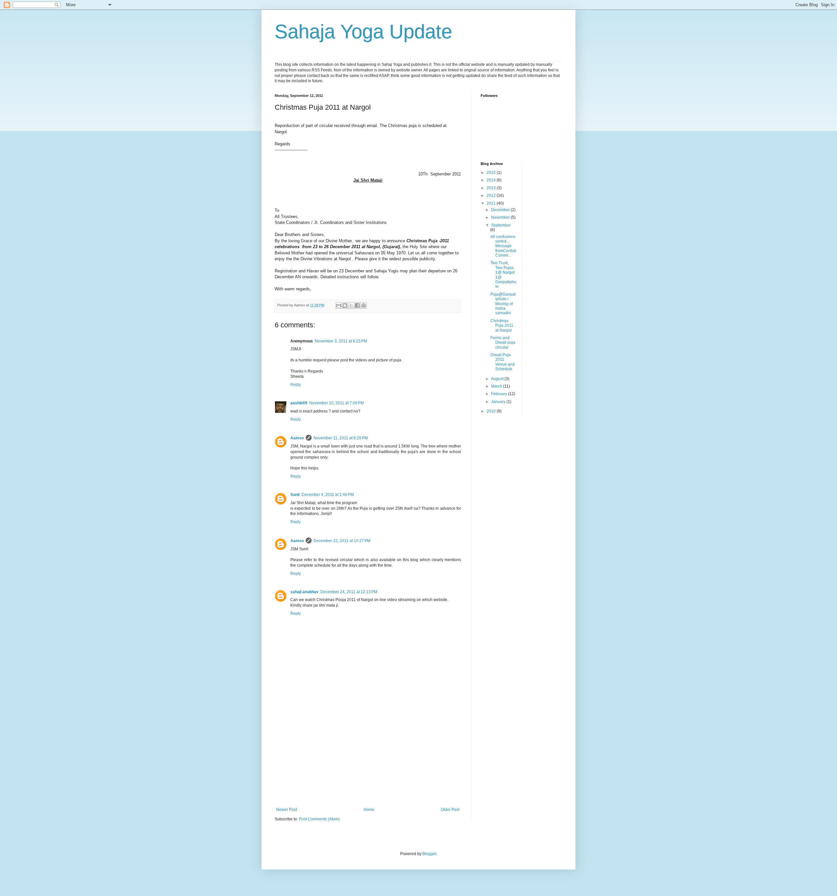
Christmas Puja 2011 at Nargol (501, 326)
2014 (492, 180)
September (501, 225)
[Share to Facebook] (357, 305)
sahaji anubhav (304, 592)
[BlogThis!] (345, 305)
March (497, 386)
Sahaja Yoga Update (363, 32)
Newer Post (286, 809)
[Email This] (338, 305)
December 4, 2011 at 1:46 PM (327, 494)
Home (369, 809)
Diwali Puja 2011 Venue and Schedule (502, 362)
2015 (492, 172)
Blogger (429, 853)
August (497, 378)
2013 (492, 188)
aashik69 (298, 403)
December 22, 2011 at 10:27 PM (342, 541)
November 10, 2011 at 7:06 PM (336, 403)
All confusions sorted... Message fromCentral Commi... (503, 246)
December (501, 210)
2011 (492, 203)
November (501, 217)
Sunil (294, 494)
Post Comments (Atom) (319, 819)
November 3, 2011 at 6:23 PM (341, 341)
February (499, 394)
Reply (295, 384)
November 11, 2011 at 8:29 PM (341, 438)
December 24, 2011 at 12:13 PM (348, 592)
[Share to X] (351, 305)
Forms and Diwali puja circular (502, 343)
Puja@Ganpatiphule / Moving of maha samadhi (503, 304)
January (498, 401)
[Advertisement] (368, 758)
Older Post (450, 809)
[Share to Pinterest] (363, 305)
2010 (492, 411)
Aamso (297, 438)
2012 (492, 195)
